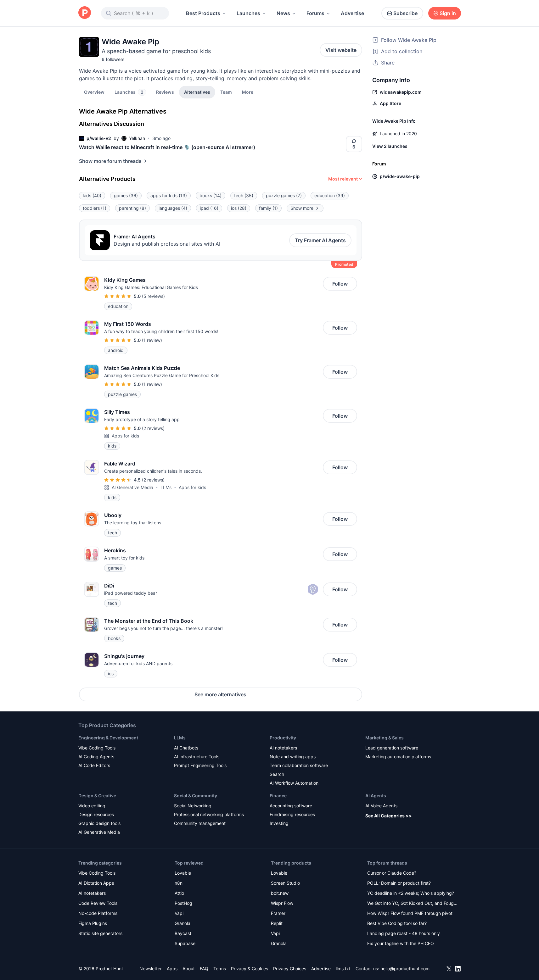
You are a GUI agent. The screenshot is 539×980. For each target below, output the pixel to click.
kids (92, 195)
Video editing (91, 805)
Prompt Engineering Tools (200, 765)
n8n (178, 883)
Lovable (183, 873)
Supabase (185, 943)
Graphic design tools (99, 823)
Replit (277, 923)
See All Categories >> (388, 815)
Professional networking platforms (209, 814)
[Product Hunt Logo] (84, 13)
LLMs (165, 487)
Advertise (352, 13)
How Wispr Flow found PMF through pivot (409, 913)
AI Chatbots (186, 747)
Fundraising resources (292, 814)
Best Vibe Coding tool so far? (397, 923)
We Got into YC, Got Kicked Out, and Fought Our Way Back (412, 903)
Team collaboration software (299, 765)
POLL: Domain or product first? (399, 883)
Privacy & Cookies (249, 968)
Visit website (341, 50)
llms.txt (343, 968)
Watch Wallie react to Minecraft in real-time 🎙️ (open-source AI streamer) (167, 147)
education (329, 195)
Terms (219, 968)
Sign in (448, 13)
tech (243, 195)
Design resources (96, 814)
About (188, 968)
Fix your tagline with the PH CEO (400, 943)
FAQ (204, 968)
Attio (179, 893)
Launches (248, 13)
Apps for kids (125, 435)
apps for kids (168, 195)
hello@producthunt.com (405, 968)
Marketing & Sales (384, 737)
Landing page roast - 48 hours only (403, 933)
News (283, 13)
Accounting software (291, 805)
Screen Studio (285, 883)
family (268, 208)
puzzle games (284, 195)
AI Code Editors (94, 765)
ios (238, 208)
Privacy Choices (289, 968)
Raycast (183, 933)
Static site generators (100, 933)
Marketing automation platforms (398, 756)
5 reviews (153, 296)
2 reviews (153, 428)
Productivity (283, 737)
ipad (209, 208)
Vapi (179, 913)
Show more (301, 208)
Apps (172, 968)
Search (277, 774)
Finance (278, 795)
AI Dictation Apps (96, 883)
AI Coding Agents (96, 756)
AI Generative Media (132, 487)
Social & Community (195, 795)
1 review (151, 340)
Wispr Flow (282, 903)
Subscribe (405, 13)
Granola (182, 923)
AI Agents (375, 795)
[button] (247, 92)
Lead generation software (391, 747)
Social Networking (192, 805)
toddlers (94, 208)
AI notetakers (283, 747)
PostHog (183, 903)
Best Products (203, 13)
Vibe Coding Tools (96, 747)
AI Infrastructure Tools (196, 756)
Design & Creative (97, 795)
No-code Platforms (97, 913)
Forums (315, 13)
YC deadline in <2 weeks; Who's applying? (410, 893)
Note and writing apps (293, 756)
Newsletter (150, 968)
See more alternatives (220, 694)
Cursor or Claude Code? (391, 873)
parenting (132, 208)
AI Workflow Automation (294, 783)
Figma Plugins (92, 923)
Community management (200, 823)
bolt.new (280, 893)
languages (173, 208)
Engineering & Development (108, 737)
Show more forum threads (110, 161)
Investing (279, 823)
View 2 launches (389, 146)
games (126, 195)
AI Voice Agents (381, 805)
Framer (278, 913)
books (210, 195)
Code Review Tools (97, 903)
